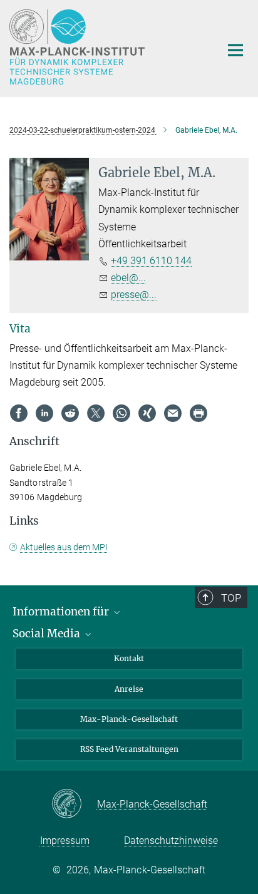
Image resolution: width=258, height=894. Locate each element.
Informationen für (62, 611)
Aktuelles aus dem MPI (64, 547)
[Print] (198, 413)
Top (231, 598)
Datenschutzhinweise (171, 840)
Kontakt (129, 658)
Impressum (65, 840)
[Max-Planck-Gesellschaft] (74, 804)
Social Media (48, 633)
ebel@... (128, 278)
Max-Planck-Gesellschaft (129, 719)
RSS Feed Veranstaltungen (129, 749)
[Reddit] (70, 413)
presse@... (134, 295)
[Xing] (147, 413)
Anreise (129, 689)
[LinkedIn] (44, 413)
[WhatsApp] (121, 413)
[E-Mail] (172, 413)
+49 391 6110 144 (151, 261)
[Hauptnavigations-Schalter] (235, 50)
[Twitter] (95, 413)
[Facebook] (18, 413)
